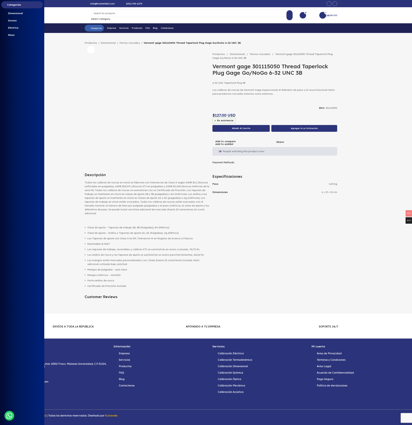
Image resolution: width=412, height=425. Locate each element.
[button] (9, 416)
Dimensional (108, 42)
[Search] (289, 15)
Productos (91, 42)
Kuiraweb (111, 415)
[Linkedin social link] (334, 3)
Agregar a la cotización (304, 128)
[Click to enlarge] (91, 50)
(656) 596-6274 (134, 3)
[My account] (313, 15)
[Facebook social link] (329, 3)
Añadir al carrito (241, 128)
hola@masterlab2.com (102, 3)
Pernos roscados (130, 42)
